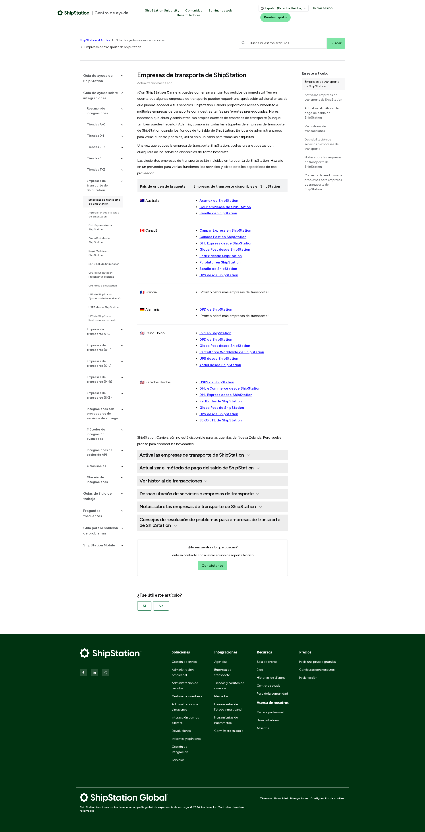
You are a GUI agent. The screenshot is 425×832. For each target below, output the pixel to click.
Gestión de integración (180, 749)
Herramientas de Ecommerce (226, 720)
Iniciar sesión (322, 8)
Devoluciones (181, 731)
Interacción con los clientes (185, 720)
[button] (101, 78)
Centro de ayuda (268, 686)
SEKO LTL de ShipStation (104, 263)
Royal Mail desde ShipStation (99, 253)
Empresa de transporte (222, 672)
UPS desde (218, 414)
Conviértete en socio (228, 731)
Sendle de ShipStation (218, 213)
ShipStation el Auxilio (95, 40)
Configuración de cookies (327, 798)
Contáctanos (213, 565)
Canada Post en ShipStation (222, 237)
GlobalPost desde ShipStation (99, 240)
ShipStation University (162, 10)
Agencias (220, 662)
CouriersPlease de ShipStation (225, 207)
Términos (266, 798)
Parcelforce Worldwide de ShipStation (231, 352)
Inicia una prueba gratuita (317, 662)
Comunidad (194, 10)
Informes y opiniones (186, 739)
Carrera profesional (270, 712)
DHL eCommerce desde (229, 388)
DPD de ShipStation (215, 309)
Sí (144, 606)
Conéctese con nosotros (317, 670)
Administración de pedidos (185, 685)
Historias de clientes (271, 678)
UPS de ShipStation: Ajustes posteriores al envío (105, 296)
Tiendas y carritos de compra (229, 685)
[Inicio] (73, 12)
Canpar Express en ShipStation (225, 230)
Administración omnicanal (183, 672)
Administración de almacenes (185, 706)
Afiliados (263, 728)
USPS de (216, 382)
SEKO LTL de (220, 420)
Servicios (178, 760)
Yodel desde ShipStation (220, 365)
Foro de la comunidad (272, 694)
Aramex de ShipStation (218, 200)
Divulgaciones (299, 798)
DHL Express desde (225, 395)
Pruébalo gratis (275, 17)
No (161, 606)
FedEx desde (220, 401)
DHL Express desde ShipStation (100, 227)
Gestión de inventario (187, 696)
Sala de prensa (267, 662)
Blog (260, 670)
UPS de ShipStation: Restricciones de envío (102, 318)
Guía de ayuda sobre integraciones (140, 40)
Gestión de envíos (184, 662)
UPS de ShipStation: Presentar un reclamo (101, 274)
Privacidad (281, 798)
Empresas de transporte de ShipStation (113, 47)
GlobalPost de (221, 407)
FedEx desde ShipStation (220, 256)
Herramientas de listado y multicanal (228, 706)
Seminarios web (220, 10)
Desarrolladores (188, 15)
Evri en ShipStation (215, 333)
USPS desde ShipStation (104, 307)
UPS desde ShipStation (103, 285)
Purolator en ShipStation (220, 262)
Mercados (221, 696)
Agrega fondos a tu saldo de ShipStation (104, 214)
